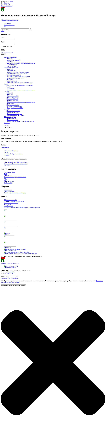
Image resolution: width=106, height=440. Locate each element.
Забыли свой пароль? (7, 52)
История (6, 109)
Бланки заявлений (12, 120)
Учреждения (10, 88)
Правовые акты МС (12, 96)
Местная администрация (11, 67)
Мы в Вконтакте (8, 206)
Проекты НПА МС (12, 99)
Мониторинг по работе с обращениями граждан (20, 121)
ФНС (5, 174)
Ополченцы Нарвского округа (15, 115)
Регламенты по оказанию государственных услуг (21, 90)
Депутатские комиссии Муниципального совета (21, 63)
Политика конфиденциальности (10, 263)
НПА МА (10, 94)
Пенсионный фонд (9, 172)
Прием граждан (11, 118)
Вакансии (10, 79)
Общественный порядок (11, 151)
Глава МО (10, 58)
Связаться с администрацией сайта (14, 201)
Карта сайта (7, 204)
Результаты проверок (13, 105)
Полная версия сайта (6, 6)
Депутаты (10, 61)
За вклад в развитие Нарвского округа (15, 193)
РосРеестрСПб (8, 183)
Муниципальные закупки (14, 106)
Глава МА (10, 69)
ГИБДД (6, 152)
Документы (7, 91)
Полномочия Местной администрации (18, 72)
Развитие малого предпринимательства (15, 177)
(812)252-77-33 (9, 273)
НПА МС (10, 93)
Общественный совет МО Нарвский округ (16, 162)
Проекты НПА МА (12, 100)
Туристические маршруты (14, 114)
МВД (5, 180)
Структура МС (11, 66)
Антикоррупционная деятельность (17, 73)
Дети (8, 87)
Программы (10, 103)
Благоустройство (12, 81)
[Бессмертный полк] (10, 267)
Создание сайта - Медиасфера (9, 278)
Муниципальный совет (10, 57)
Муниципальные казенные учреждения (18, 76)
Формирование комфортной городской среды (20, 82)
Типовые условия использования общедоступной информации (22, 207)
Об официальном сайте (10, 200)
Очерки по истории (12, 112)
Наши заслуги (8, 190)
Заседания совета (12, 64)
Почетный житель (9, 191)
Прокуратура (7, 175)
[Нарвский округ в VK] (11, 266)
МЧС (5, 178)
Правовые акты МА (13, 97)
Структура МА (11, 70)
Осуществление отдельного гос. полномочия (20, 85)
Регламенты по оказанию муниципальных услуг (21, 102)
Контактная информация (11, 203)
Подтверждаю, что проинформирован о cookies (13, 285)
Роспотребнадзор (9, 181)
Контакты (7, 123)
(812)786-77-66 (10, 272)
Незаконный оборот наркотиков (13, 154)
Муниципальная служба (14, 75)
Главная (6, 125)
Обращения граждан (10, 117)
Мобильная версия (9, 25)
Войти (2, 31)
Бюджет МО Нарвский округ (15, 78)
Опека (6, 84)
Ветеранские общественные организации (15, 164)
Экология (6, 165)
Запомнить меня (7, 46)
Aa (5, 26)
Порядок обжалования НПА (15, 108)
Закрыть (3, 54)
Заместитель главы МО (13, 60)
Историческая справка (13, 111)
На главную (7, 23)
